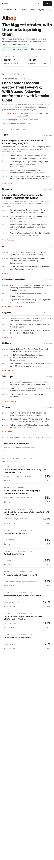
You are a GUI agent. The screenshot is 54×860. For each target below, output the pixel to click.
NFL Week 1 (11, 10)
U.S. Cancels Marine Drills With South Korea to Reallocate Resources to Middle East (29, 414)
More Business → (9, 240)
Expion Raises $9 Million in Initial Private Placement (26, 395)
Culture (6, 343)
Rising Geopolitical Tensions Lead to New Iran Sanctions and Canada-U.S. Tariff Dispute (29, 211)
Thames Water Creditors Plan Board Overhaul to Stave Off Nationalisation (30, 234)
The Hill (22, 119)
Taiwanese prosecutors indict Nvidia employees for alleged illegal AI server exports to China (30, 177)
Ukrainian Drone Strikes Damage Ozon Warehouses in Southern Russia (27, 171)
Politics (24, 10)
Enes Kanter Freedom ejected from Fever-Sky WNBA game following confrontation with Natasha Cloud (25, 92)
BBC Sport (21, 123)
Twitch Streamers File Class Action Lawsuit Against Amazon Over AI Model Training (28, 253)
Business (7, 189)
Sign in (47, 3)
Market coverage (38, 49)
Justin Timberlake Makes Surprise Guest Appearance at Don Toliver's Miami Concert (27, 357)
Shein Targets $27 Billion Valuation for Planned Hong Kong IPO (23, 142)
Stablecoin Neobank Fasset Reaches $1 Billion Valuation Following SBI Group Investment (29, 383)
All (5, 3)
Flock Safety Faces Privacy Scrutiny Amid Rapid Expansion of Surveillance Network (30, 389)
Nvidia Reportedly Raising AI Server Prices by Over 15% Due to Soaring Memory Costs (29, 260)
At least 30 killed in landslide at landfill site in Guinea (28, 295)
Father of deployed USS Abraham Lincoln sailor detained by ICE (30, 426)
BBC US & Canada (9, 123)
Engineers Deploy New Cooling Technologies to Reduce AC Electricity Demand (30, 301)
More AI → (6, 273)
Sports (33, 10)
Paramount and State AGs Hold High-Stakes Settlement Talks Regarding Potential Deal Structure (28, 227)
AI (3, 246)
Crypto (41, 10)
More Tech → (7, 183)
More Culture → (8, 370)
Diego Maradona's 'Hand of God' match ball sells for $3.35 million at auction (30, 364)
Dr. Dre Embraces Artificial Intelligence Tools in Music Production (29, 267)
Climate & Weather (13, 279)
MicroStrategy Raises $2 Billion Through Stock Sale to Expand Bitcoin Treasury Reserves (29, 164)
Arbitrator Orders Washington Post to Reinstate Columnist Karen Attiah (22, 196)
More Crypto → (8, 337)
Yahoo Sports (8, 79)
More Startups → (9, 401)
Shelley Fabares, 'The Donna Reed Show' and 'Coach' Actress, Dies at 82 (29, 350)
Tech (5, 134)
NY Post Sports (32, 119)
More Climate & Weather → (13, 306)
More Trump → (8, 432)
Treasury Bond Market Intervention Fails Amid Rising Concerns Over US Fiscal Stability (29, 218)
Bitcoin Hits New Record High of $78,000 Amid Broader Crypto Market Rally (29, 331)
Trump (6, 407)
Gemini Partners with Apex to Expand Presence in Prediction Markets (30, 325)
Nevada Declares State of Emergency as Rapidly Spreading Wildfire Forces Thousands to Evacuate (30, 287)
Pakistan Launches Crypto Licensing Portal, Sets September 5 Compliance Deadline (30, 319)
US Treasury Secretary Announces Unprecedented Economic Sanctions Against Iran (30, 420)
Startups (7, 376)
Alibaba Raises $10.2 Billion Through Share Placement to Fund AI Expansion (28, 156)
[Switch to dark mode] (39, 3)
